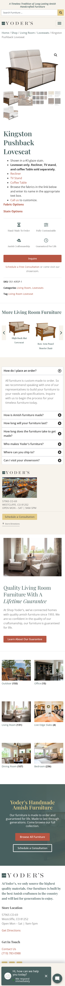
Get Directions (11, 930)
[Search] (61, 12)
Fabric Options (13, 204)
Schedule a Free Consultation (23, 266)
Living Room (27, 32)
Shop (14, 32)
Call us (14, 200)
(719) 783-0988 (11, 953)
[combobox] (29, 12)
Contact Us (9, 949)
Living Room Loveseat (20, 293)
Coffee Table (18, 182)
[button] (56, 55)
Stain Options (13, 211)
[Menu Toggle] (59, 23)
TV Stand (16, 178)
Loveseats (43, 32)
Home (5, 32)
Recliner (15, 174)
